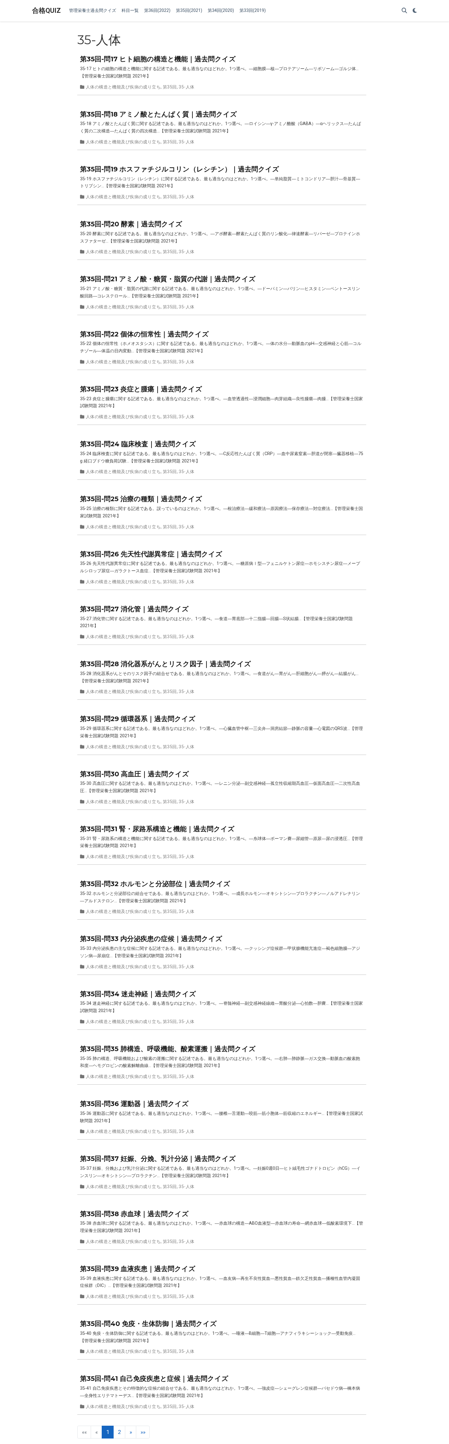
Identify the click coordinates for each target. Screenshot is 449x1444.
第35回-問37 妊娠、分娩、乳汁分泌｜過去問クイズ (158, 1158)
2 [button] (119, 1432)
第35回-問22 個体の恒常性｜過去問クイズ (144, 334)
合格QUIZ (46, 10)
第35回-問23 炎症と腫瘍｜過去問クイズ (141, 389)
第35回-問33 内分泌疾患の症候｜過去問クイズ (151, 939)
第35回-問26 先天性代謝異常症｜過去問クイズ (151, 554)
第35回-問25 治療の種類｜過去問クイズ (141, 499)
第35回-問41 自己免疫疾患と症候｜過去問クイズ (154, 1378)
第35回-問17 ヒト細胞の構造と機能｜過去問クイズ (158, 59)
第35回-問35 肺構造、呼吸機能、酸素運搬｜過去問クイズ (168, 1049)
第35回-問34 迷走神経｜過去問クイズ (138, 994)
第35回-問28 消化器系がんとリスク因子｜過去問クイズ (165, 664)
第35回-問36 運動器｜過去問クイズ (134, 1104)
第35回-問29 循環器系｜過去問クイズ (137, 719)
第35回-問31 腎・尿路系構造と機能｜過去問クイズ (157, 829)
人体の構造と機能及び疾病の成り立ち (123, 86)
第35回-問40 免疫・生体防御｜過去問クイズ (148, 1323)
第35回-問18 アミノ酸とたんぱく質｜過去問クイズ (158, 114)
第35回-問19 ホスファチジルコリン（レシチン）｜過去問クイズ (179, 169)
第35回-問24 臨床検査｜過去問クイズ (138, 444)
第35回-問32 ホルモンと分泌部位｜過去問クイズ (155, 884)
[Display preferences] (415, 10)
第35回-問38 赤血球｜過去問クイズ (134, 1214)
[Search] (404, 10)
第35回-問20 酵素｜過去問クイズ (131, 224)
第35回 (170, 86)
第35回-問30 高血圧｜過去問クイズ (134, 774)
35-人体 (186, 86)
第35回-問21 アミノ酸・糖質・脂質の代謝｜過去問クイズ (168, 279)
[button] (130, 1432)
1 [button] (107, 1432)
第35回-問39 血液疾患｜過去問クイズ (137, 1269)
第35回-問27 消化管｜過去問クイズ (134, 609)
